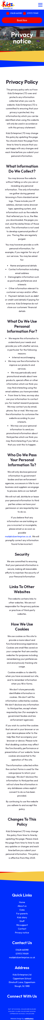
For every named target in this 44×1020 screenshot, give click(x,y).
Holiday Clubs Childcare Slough (22, 1011)
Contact (22, 928)
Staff (22, 921)
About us (22, 906)
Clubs (22, 909)
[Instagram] (26, 1003)
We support (22, 925)
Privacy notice (22, 932)
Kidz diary (22, 917)
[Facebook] (18, 1003)
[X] (22, 1003)
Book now (22, 20)
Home (22, 902)
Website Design (16, 1018)
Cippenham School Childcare (22, 1013)
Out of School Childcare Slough (22, 1009)
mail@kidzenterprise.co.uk (18, 536)
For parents (22, 913)
